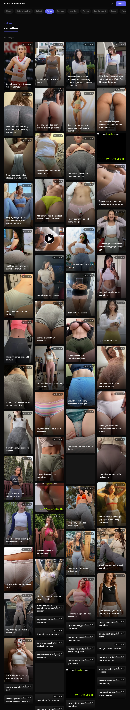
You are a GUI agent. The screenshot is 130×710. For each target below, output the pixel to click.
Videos (86, 11)
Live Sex (73, 11)
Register (121, 3)
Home (8, 11)
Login (111, 3)
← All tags (8, 23)
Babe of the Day (24, 11)
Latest (39, 11)
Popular (60, 11)
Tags (49, 11)
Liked (113, 11)
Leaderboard (100, 11)
